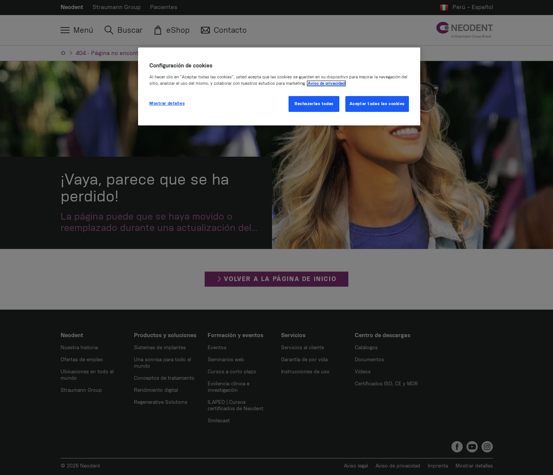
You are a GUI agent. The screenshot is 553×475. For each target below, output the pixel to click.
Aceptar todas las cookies (377, 104)
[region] (279, 86)
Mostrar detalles (167, 103)
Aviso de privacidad (326, 83)
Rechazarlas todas (314, 104)
